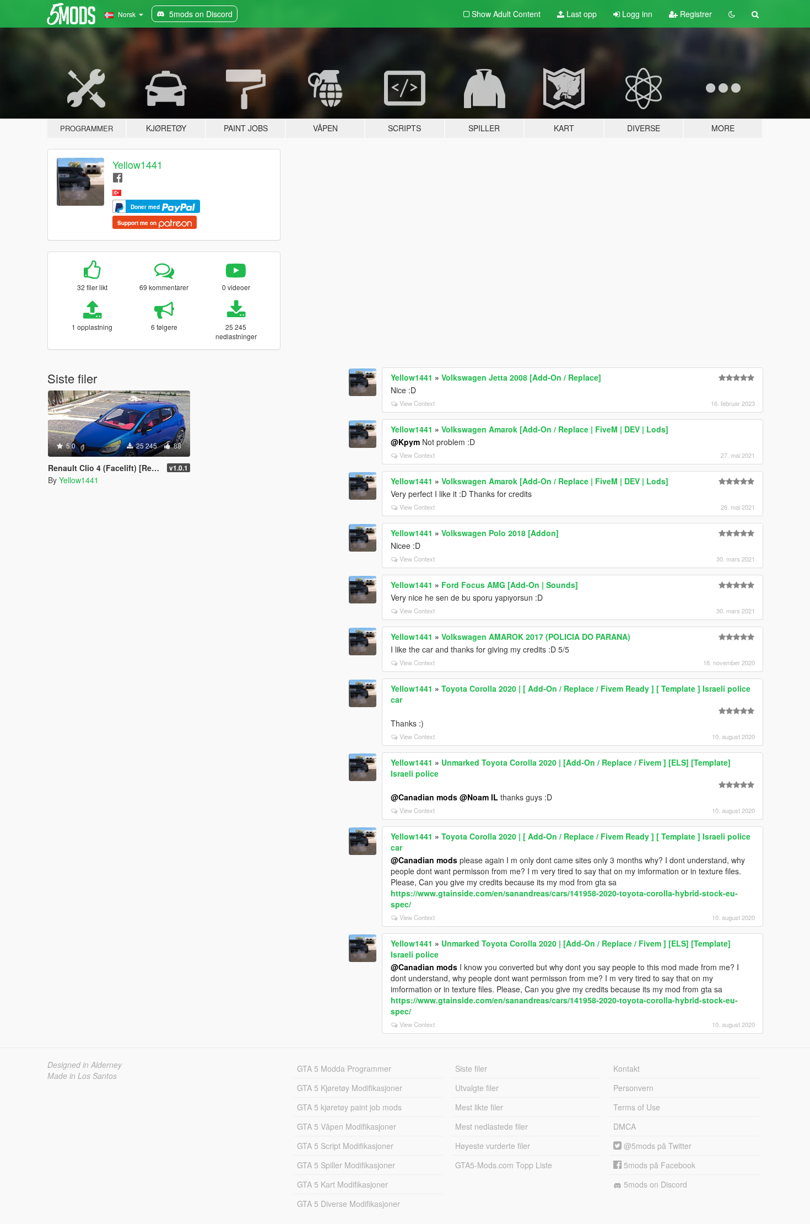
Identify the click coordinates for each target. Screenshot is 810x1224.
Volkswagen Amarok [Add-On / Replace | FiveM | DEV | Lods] (554, 429)
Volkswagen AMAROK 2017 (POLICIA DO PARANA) (535, 636)
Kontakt (626, 1068)
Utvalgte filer (477, 1087)
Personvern (633, 1087)
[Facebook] (117, 177)
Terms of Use (636, 1107)
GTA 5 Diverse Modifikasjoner (348, 1203)
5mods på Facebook (658, 1164)
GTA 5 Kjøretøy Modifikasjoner (349, 1087)
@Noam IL (479, 797)
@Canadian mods (424, 797)
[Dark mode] (731, 14)
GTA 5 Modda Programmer (344, 1068)
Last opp (580, 13)
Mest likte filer (479, 1107)
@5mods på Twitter (657, 1145)
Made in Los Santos (82, 1075)
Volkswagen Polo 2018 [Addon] (500, 532)
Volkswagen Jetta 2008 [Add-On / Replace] (521, 377)
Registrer (695, 13)
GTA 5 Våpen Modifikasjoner (346, 1126)
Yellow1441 (137, 164)
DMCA (624, 1126)
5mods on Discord (654, 1184)
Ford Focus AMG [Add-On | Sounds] (509, 584)
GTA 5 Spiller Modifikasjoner (346, 1164)
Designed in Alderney (84, 1064)
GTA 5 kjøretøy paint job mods (349, 1107)
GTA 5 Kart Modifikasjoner (342, 1184)
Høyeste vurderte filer (492, 1145)
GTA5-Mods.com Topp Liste (503, 1164)
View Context (417, 403)
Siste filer (471, 1068)
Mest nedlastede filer (491, 1126)
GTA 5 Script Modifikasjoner (345, 1145)
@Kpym (405, 441)
